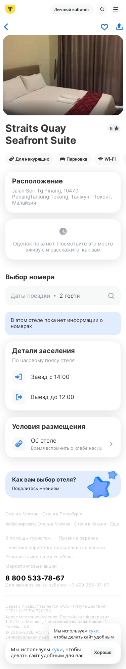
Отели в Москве (21, 513)
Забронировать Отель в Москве (37, 523)
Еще (114, 523)
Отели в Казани (90, 523)
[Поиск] (102, 9)
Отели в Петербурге (62, 513)
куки (57, 649)
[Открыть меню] (116, 9)
